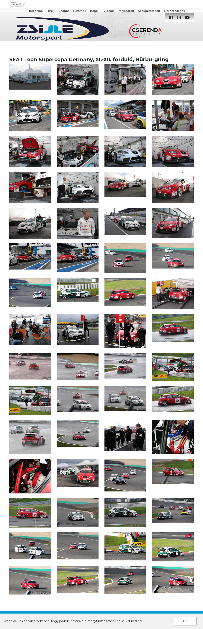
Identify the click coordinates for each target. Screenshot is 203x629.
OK (185, 621)
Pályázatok (126, 11)
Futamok (79, 11)
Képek (95, 11)
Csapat (63, 11)
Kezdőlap (36, 11)
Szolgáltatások (149, 11)
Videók (108, 11)
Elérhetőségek (174, 11)
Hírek (51, 11)
